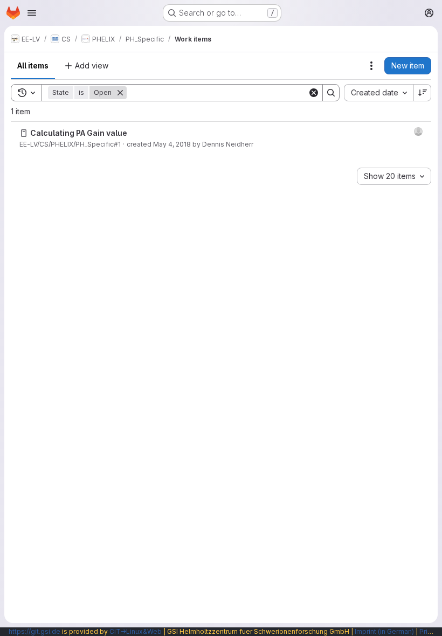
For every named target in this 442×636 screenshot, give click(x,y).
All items (33, 65)
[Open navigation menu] (31, 13)
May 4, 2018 (172, 144)
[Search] (331, 92)
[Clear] (313, 92)
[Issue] (23, 133)
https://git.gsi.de (34, 631)
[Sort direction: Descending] (422, 92)
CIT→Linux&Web (135, 631)
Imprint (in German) (384, 631)
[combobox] (378, 92)
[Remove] (120, 92)
